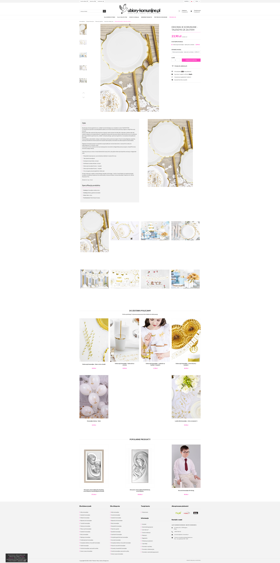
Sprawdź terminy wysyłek (180, 79)
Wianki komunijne (84, 517)
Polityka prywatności (147, 541)
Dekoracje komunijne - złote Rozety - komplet (186, 364)
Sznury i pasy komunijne (86, 551)
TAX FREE (144, 543)
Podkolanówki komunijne (86, 540)
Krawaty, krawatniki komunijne (119, 548)
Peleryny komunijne (85, 526)
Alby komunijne (84, 512)
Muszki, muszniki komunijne (118, 545)
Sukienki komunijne (85, 515)
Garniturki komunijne (116, 534)
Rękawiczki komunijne (86, 520)
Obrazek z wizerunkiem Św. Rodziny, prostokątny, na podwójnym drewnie (94, 490)
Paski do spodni (115, 529)
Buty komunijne (84, 534)
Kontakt (144, 524)
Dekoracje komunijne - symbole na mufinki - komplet (155, 364)
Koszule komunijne (116, 540)
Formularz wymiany (147, 546)
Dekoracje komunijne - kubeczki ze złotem (124, 364)
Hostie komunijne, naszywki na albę (89, 548)
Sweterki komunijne (85, 531)
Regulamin (144, 538)
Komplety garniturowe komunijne (119, 537)
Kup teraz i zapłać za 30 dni (181, 74)
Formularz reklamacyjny (148, 549)
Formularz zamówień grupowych (150, 552)
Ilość (173, 57)
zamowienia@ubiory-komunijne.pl (181, 534)
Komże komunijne (115, 515)
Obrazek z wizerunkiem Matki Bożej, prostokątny (140, 490)
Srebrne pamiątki (146, 17)
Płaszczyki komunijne (85, 529)
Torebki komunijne (85, 523)
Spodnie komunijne (116, 531)
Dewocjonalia (134, 17)
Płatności (144, 535)
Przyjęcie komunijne (160, 17)
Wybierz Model (176, 49)
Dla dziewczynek (109, 17)
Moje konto (145, 512)
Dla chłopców (122, 17)
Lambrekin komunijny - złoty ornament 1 (186, 421)
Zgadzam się (21, 560)
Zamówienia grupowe (147, 527)
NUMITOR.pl (198, 560)
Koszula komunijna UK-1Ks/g (186, 490)
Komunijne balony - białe (94, 421)
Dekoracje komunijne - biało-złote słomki (93, 364)
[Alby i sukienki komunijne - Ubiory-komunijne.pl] (140, 9)
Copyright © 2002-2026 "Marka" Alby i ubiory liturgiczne (94, 560)
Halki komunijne (84, 545)
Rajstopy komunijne (85, 537)
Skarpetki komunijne (116, 526)
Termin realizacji (146, 532)
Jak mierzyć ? (145, 529)
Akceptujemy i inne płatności (182, 71)
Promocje (172, 17)
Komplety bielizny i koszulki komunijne (90, 542)
